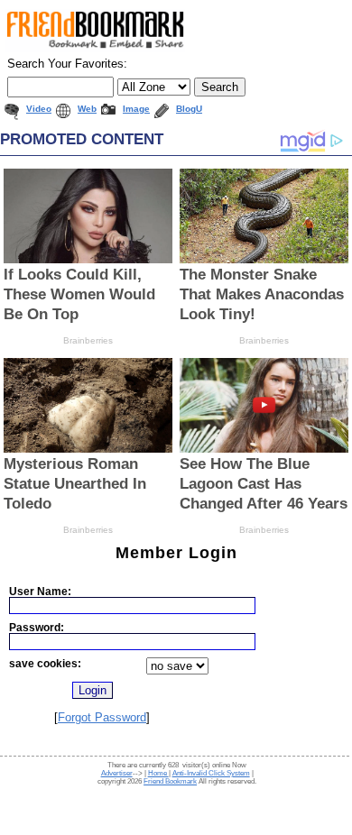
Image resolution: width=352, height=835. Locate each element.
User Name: (40, 591)
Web (87, 109)
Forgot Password (102, 717)
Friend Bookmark (170, 781)
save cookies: (45, 663)
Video (38, 109)
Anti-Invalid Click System (211, 773)
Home (158, 773)
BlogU (189, 109)
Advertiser (117, 773)
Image (136, 109)
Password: (36, 627)
